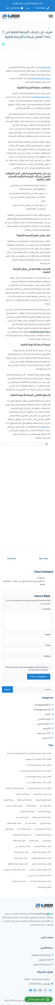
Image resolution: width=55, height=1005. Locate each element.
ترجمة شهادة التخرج (27, 811)
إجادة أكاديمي (42, 719)
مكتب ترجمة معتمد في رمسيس (39, 875)
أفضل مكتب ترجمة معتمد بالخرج (39, 788)
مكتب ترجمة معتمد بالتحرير (41, 864)
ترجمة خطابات (31, 806)
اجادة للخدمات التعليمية (41, 955)
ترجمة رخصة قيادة (44, 811)
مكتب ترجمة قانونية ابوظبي (41, 858)
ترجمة (45, 728)
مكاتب (44, 738)
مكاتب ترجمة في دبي (22, 846)
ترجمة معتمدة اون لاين (42, 829)
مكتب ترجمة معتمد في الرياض (15, 870)
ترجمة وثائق (9, 829)
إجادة (43, 427)
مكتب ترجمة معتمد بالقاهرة (18, 864)
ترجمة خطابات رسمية (14, 806)
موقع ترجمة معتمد (44, 887)
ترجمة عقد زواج (45, 823)
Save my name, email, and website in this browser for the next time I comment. (27, 668)
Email (47, 645)
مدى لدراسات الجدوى (42, 964)
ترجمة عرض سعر (22, 817)
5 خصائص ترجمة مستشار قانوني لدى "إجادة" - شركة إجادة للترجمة (24, 582)
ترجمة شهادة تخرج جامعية (41, 817)
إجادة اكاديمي (42, 724)
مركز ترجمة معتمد (19, 840)
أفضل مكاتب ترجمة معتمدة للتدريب (38, 777)
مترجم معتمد (34, 840)
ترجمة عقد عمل (30, 823)
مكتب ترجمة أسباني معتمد (41, 852)
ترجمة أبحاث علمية (22, 794)
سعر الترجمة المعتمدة (43, 835)
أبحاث (46, 714)
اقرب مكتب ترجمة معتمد (42, 794)
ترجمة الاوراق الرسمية (43, 800)
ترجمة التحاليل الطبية (24, 800)
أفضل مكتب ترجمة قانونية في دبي (38, 782)
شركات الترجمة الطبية (41, 78)
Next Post (43, 558)
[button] (38, 999)
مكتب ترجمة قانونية (21, 852)
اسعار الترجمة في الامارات (14, 788)
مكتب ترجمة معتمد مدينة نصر (40, 881)
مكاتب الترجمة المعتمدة (42, 846)
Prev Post (11, 558)
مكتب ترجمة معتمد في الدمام (40, 870)
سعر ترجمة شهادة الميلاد (22, 835)
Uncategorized (41, 705)
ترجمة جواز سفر (45, 806)
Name (47, 634)
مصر (27, 8)
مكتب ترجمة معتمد (21, 858)
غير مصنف (41, 733)
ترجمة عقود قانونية (14, 823)
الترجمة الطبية (44, 67)
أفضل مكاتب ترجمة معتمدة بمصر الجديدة (36, 771)
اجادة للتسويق (45, 960)
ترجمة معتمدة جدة (24, 829)
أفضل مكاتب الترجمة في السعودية (38, 759)
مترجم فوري (46, 840)
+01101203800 (41, 8)
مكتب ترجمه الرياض (18, 881)
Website (47, 656)
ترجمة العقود (8, 800)
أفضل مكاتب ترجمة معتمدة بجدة (39, 765)
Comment (45, 609)
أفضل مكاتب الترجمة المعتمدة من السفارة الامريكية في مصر (29, 753)
